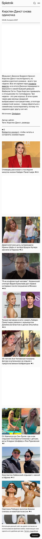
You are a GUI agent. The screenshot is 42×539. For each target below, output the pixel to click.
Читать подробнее (31, 531)
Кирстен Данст (14, 122)
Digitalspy (16, 113)
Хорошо (35, 535)
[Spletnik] (7, 3)
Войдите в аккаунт (10, 132)
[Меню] (39, 3)
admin (11, 120)
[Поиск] (34, 3)
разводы (26, 122)
